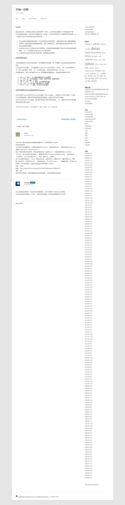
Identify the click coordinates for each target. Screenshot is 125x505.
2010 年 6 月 (88, 369)
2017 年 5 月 (88, 249)
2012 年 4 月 (88, 325)
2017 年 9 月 (88, 245)
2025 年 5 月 (88, 153)
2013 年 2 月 (88, 301)
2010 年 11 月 (88, 360)
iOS (49, 107)
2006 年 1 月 (88, 463)
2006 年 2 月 (88, 461)
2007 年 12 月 (88, 423)
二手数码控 (103, 73)
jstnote (100, 56)
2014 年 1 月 (88, 296)
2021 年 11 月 (88, 200)
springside (91, 67)
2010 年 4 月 (88, 374)
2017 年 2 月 (88, 256)
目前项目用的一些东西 (69, 119)
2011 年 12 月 (88, 334)
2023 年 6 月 (88, 179)
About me (44, 18)
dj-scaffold (87, 49)
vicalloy (27, 183)
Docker (103, 52)
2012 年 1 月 (88, 332)
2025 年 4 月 (88, 155)
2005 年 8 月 (88, 475)
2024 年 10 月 (88, 165)
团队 (95, 75)
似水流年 (90, 76)
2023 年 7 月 (88, 177)
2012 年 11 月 (88, 308)
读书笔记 (104, 78)
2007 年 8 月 (88, 433)
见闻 (86, 135)
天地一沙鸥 (22, 9)
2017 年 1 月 (88, 259)
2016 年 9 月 (88, 266)
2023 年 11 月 (88, 169)
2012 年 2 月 (88, 329)
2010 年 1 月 (88, 379)
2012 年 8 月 (88, 315)
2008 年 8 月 (88, 407)
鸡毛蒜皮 (87, 145)
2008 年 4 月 (88, 416)
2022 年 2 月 (88, 193)
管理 (89, 78)
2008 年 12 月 (88, 400)
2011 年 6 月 (88, 348)
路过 (86, 140)
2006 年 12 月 (88, 442)
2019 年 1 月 (88, 231)
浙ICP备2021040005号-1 (92, 484)
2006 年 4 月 (88, 456)
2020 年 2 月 (88, 224)
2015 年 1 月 (88, 285)
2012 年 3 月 (88, 327)
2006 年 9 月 (88, 449)
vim (103, 70)
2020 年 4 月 (88, 219)
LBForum (89, 59)
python (89, 63)
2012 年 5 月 (88, 322)
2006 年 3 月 (88, 459)
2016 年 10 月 (88, 263)
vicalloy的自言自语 (90, 119)
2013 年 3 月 (88, 299)
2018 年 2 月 (88, 242)
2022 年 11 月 (88, 191)
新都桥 (101, 75)
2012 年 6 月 (88, 320)
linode (100, 59)
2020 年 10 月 (88, 216)
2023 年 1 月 (88, 186)
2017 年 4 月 (88, 252)
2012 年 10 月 (88, 310)
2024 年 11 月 (88, 162)
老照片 (97, 78)
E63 (93, 56)
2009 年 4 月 (88, 393)
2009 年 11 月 (88, 383)
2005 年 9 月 (88, 473)
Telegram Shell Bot (89, 70)
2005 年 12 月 (88, 466)
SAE (86, 67)
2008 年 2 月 (88, 419)
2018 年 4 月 (88, 240)
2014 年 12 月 (88, 287)
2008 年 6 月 (88, 412)
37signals (87, 44)
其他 (86, 123)
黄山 (89, 81)
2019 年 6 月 (88, 226)
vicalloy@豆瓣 (89, 29)
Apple (45, 107)
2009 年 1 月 (88, 397)
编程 (34, 107)
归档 (23, 18)
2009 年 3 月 (88, 395)
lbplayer (96, 59)
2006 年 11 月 (88, 444)
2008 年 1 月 (88, 421)
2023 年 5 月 (88, 181)
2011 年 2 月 (88, 355)
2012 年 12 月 (88, 306)
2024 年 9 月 (88, 167)
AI (91, 44)
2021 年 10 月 (88, 202)
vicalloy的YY (88, 112)
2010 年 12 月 (88, 358)
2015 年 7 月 (88, 282)
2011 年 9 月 (88, 341)
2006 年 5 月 (88, 454)
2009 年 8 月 (88, 386)
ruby (105, 64)
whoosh (87, 73)
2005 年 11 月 (88, 468)
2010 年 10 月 (88, 362)
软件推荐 (87, 142)
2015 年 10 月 (88, 280)
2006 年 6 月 (88, 452)
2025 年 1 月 (88, 160)
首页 (17, 18)
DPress (88, 56)
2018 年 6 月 (88, 238)
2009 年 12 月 (88, 381)
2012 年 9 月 (88, 313)
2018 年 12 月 (88, 233)
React (101, 64)
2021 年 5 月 (88, 207)
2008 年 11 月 (88, 402)
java (95, 56)
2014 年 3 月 (88, 294)
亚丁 (86, 75)
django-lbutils (21, 119)
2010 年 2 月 (88, 376)
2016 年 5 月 (88, 271)
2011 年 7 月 (88, 346)
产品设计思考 (89, 121)
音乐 (86, 81)
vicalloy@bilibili (89, 31)
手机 (98, 75)
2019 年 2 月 (88, 228)
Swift (53, 107)
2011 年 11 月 (88, 336)
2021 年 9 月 (88, 205)
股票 (101, 78)
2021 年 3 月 (88, 212)
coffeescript (103, 44)
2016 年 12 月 (88, 261)
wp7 (98, 73)
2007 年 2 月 (88, 437)
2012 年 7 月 (88, 318)
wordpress (93, 73)
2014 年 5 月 (88, 292)
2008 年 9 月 (88, 405)
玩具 (86, 131)
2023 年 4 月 (88, 184)
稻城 (86, 78)
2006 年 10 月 (88, 447)
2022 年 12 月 (88, 188)
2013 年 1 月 (88, 303)
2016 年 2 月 (88, 278)
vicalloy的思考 (89, 116)
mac (104, 59)
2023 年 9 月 (88, 174)
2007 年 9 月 (88, 430)
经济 (92, 78)
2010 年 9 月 (88, 365)
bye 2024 (87, 101)
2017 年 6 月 (88, 247)
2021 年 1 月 (88, 214)
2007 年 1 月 (88, 440)
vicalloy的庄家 (89, 114)
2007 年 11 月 (88, 426)
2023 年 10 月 (88, 172)
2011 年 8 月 (88, 343)
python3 (97, 64)
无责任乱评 (88, 128)
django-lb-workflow (93, 52)
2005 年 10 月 (88, 470)
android (96, 44)
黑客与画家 (94, 81)
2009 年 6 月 (88, 388)
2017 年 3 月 (88, 254)
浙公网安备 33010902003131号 (26, 497)
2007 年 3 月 (88, 435)
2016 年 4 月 (88, 273)
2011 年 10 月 (88, 339)
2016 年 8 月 (88, 268)
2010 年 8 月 (88, 367)
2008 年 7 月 (88, 409)
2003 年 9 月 (88, 477)
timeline (98, 70)
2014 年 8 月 (88, 289)
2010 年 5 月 (88, 372)
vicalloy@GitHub (90, 27)
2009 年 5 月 (88, 390)
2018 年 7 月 (88, 235)
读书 (86, 138)
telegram (97, 67)
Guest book (32, 18)
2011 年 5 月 (88, 350)
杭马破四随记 (89, 103)
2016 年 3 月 (88, 275)
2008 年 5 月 (88, 414)
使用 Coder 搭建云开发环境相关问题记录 (96, 94)
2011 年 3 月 (88, 353)
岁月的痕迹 (88, 126)
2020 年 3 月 (88, 221)
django (95, 48)
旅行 (105, 75)
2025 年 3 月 (88, 158)
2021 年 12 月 (88, 198)
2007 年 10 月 (88, 428)
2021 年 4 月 (88, 209)
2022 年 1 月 (88, 195)
